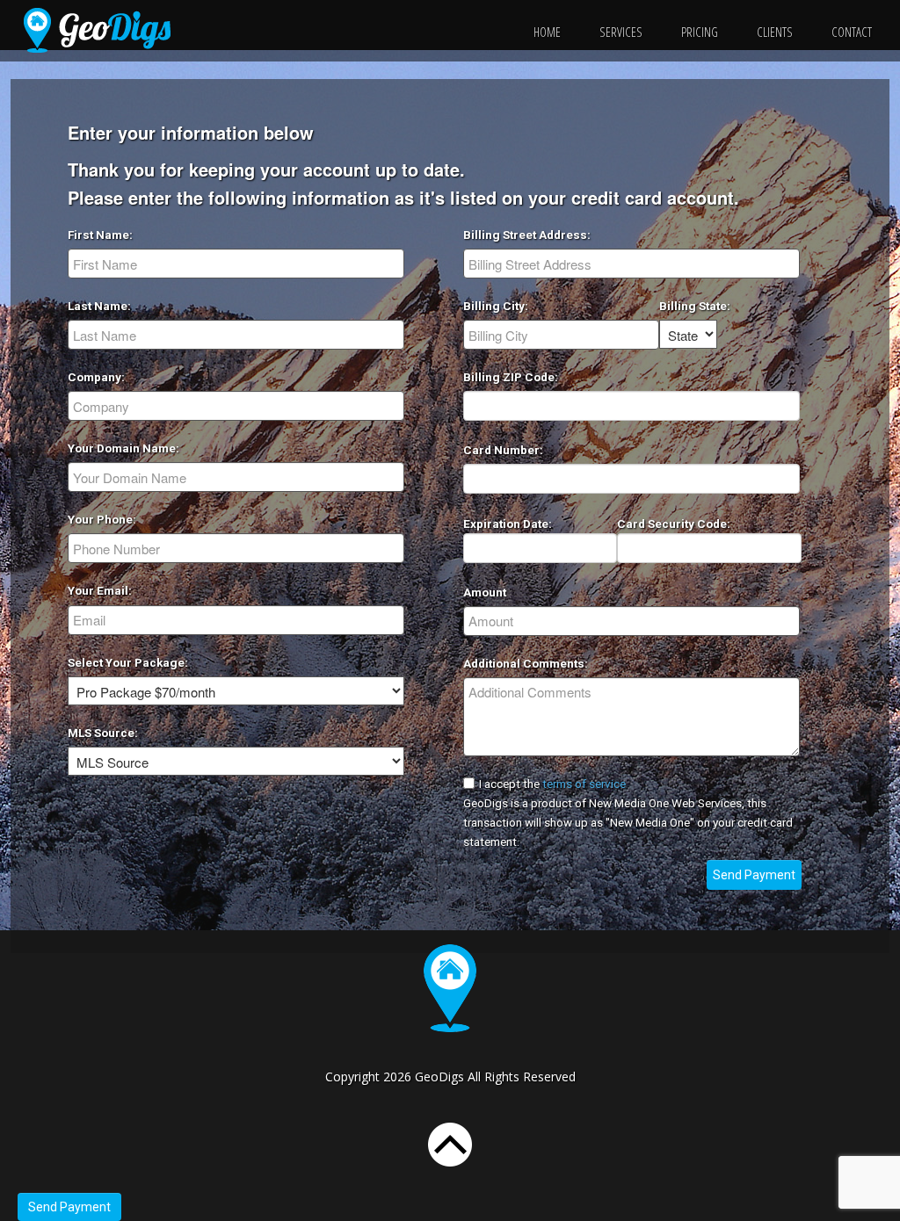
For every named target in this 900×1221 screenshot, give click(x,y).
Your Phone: (102, 519)
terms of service (584, 784)
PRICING (699, 31)
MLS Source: (103, 733)
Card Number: (503, 450)
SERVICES (620, 31)
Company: (96, 377)
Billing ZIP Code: (510, 377)
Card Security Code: (673, 524)
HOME (547, 31)
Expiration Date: (507, 524)
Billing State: (694, 306)
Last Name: (99, 306)
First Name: (100, 235)
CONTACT (851, 31)
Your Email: (100, 590)
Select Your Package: (128, 662)
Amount (484, 592)
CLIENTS (775, 31)
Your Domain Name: (123, 448)
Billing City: (495, 306)
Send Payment (69, 1207)
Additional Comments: (525, 663)
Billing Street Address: (527, 235)
